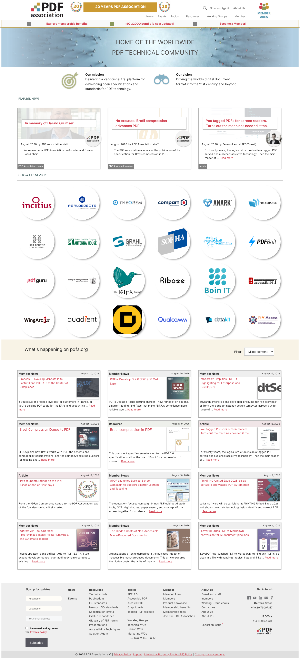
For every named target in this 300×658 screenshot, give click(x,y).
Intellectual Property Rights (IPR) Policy (168, 654)
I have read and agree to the (42, 630)
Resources (193, 16)
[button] (205, 8)
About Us (239, 8)
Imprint (137, 654)
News (150, 16)
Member (240, 16)
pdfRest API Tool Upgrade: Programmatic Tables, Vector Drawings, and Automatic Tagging (44, 534)
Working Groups (217, 16)
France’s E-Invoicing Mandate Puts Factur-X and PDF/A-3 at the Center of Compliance (44, 382)
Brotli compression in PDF (131, 430)
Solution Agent (219, 8)
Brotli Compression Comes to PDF (45, 429)
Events (162, 16)
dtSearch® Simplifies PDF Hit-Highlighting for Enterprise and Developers (220, 382)
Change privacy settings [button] (210, 654)
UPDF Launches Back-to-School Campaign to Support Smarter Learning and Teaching (135, 484)
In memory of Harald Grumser (49, 123)
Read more (226, 157)
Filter (237, 351)
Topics (175, 16)
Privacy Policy (38, 632)
